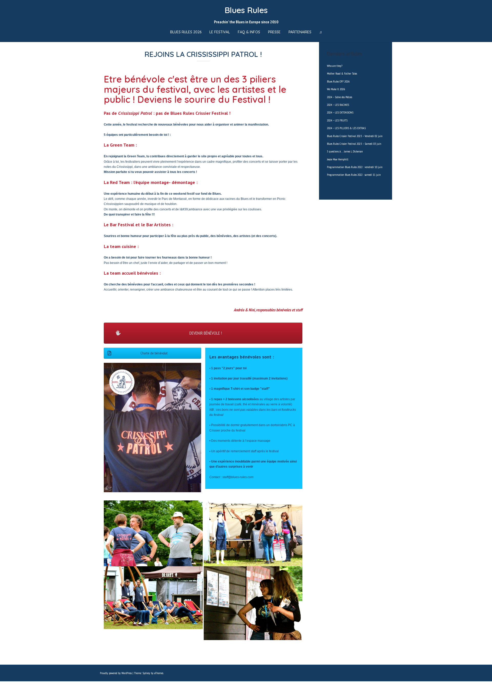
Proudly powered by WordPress (116, 673)
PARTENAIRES (300, 32)
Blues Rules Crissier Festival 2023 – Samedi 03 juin (354, 144)
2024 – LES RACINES (338, 105)
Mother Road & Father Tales (342, 73)
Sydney (146, 673)
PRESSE (274, 32)
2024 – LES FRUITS (337, 120)
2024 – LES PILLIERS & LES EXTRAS (346, 128)
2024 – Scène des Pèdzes (339, 97)
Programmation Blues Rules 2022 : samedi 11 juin (354, 175)
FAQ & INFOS (249, 32)
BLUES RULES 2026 (185, 32)
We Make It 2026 (336, 89)
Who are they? (334, 66)
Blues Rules (246, 10)
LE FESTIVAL (219, 32)
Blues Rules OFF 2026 (338, 81)
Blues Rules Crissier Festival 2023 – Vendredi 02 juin (355, 136)
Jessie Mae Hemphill (337, 159)
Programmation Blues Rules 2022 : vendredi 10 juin (355, 167)
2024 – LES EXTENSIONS (340, 112)
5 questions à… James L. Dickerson (345, 151)
